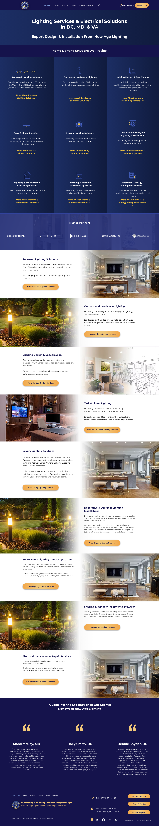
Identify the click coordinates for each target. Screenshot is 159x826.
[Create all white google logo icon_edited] (116, 819)
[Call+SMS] (93, 798)
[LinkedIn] (96, 819)
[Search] (99, 5)
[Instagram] (109, 819)
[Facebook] (103, 819)
